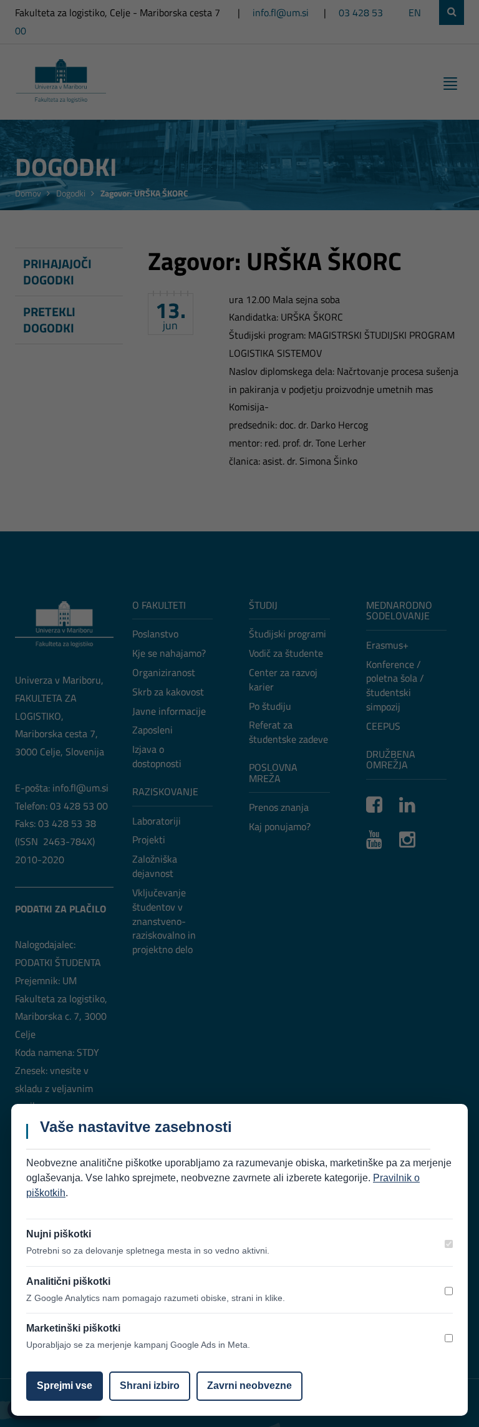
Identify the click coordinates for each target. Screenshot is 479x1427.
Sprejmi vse (64, 1385)
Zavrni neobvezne (249, 1385)
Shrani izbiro (150, 1385)
